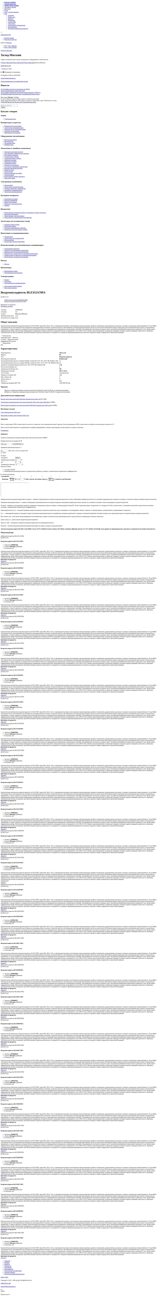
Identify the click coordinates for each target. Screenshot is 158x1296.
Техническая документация (12, 1271)
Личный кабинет (9, 1272)
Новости (7, 1264)
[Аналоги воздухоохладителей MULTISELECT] (4, 430)
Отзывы (6, 1262)
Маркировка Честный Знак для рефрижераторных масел (20, 94)
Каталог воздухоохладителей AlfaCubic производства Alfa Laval (21, 399)
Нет (17, 97)
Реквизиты (7, 1266)
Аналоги (3, 561)
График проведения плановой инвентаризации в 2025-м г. (21, 92)
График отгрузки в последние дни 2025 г (15, 89)
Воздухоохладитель (10, 39)
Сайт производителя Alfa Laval (10, 412)
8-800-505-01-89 (6, 35)
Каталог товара (9, 38)
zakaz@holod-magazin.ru (8, 78)
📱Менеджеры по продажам (11, 72)
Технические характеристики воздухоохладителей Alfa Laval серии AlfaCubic (25, 402)
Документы (8, 1267)
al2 (18, 1280)
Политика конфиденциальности (14, 1274)
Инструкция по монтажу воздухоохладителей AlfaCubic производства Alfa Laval (26, 405)
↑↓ (12, 476)
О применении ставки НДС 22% (13, 91)
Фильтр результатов (8, 474)
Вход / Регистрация (10, 47)
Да (15, 97)
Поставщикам (8, 1269)
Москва (9, 42)
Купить (3, 882)
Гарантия (7, 1261)
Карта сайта (4, 1277)
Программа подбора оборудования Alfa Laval (15, 415)
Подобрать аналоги (7, 306)
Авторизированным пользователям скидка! (14, 81)
